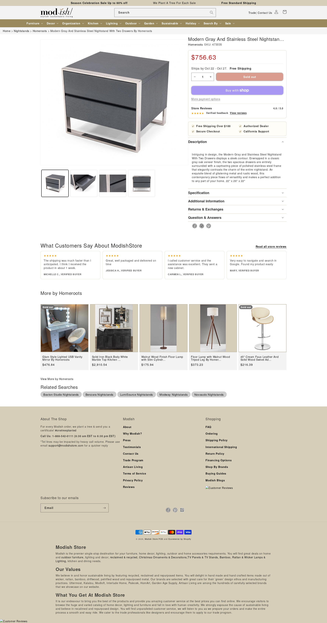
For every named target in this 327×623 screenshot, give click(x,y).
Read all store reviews (271, 246)
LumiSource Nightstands (136, 394)
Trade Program (133, 460)
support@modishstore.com (65, 445)
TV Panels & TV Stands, (203, 557)
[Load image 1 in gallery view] (55, 183)
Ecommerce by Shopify (179, 539)
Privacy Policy (133, 480)
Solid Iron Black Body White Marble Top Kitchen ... (110, 358)
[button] (284, 12)
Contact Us (265, 13)
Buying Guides (216, 473)
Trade (252, 13)
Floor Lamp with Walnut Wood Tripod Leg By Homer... (210, 358)
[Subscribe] (104, 507)
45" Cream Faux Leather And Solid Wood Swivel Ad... (260, 358)
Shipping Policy (217, 440)
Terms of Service (134, 473)
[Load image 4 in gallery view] (141, 183)
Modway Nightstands (174, 394)
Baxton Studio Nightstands (61, 394)
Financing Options (219, 460)
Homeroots (195, 44)
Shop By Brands (217, 467)
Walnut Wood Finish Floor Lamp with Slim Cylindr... (162, 358)
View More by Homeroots (56, 379)
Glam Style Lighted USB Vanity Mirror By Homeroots (62, 358)
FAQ (208, 427)
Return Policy (215, 453)
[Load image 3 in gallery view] (112, 183)
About (127, 427)
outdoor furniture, (72, 557)
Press (127, 440)
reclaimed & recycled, (124, 557)
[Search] (211, 12)
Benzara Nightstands (100, 394)
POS (161, 539)
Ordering (212, 433)
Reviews (129, 487)
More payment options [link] (205, 99)
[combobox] (165, 12)
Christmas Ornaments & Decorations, (163, 557)
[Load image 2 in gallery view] (83, 183)
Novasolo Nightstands (209, 394)
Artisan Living (133, 467)
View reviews (238, 113)
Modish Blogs (215, 480)
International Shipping (221, 447)
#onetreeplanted (65, 430)
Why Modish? (132, 433)
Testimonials (132, 447)
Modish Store (151, 539)
